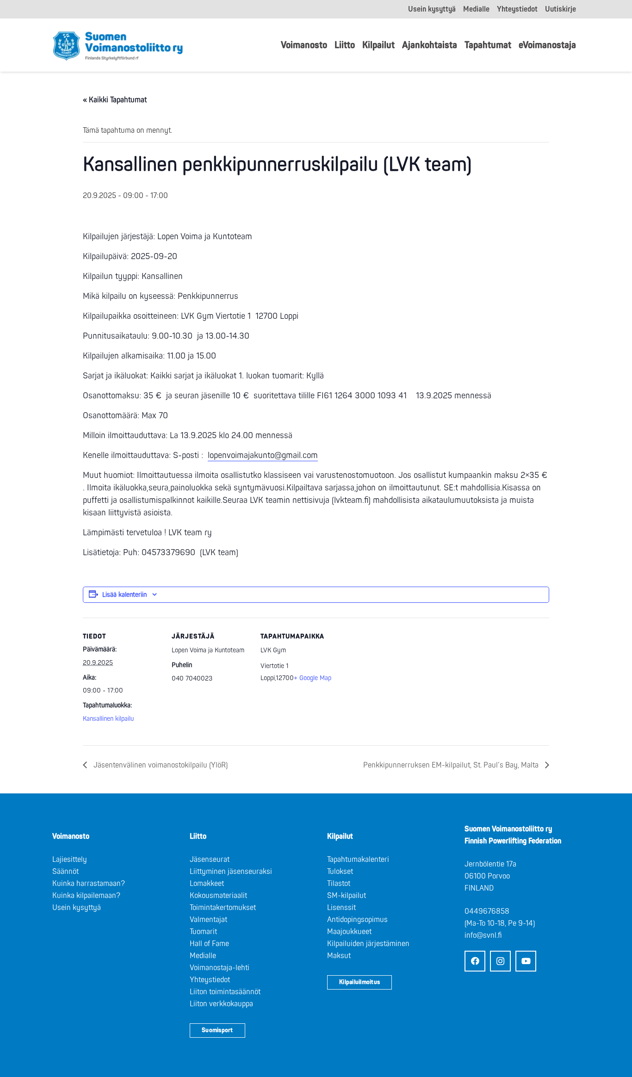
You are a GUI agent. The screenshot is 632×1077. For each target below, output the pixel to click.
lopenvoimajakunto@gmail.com (263, 455)
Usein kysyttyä (76, 907)
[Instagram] (500, 961)
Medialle (203, 955)
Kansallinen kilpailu (108, 719)
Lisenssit (341, 907)
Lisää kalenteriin (124, 595)
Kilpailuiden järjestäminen (368, 943)
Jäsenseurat (209, 859)
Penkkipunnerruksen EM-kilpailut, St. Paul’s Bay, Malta (451, 765)
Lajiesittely (69, 859)
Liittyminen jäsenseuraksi (231, 871)
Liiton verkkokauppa (221, 1004)
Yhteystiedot (210, 979)
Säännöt (65, 871)
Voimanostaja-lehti (219, 967)
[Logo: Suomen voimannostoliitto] (117, 45)
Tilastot (338, 883)
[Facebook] (475, 961)
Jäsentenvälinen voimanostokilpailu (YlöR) (160, 765)
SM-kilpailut (346, 895)
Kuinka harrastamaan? (88, 883)
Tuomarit (203, 931)
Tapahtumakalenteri (358, 859)
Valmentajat (208, 919)
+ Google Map (312, 678)
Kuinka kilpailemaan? (86, 895)
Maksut (339, 955)
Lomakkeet (207, 883)
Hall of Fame (209, 943)
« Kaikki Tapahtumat (115, 100)
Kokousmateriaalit (218, 895)
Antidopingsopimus (357, 919)
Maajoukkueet (349, 931)
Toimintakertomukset (223, 907)
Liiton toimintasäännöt (225, 992)
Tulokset (340, 871)
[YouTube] (525, 961)
